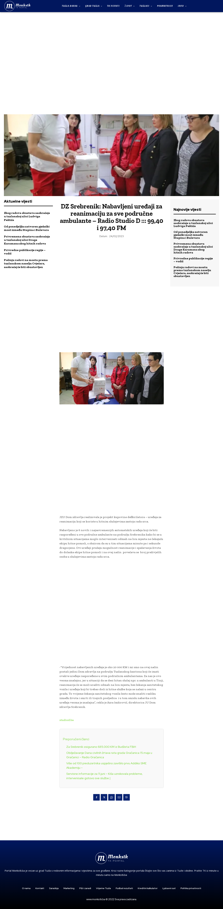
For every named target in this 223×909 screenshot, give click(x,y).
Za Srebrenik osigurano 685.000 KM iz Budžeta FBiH (101, 747)
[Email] (119, 797)
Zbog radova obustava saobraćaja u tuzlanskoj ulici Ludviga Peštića (27, 216)
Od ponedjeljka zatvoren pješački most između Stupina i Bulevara (27, 228)
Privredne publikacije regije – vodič (25, 251)
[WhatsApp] (111, 797)
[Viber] (126, 797)
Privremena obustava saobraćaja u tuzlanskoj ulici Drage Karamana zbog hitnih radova (27, 240)
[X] (104, 797)
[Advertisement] (111, 63)
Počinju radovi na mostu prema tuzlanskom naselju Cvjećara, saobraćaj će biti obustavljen (26, 263)
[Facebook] (96, 797)
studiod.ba (66, 720)
